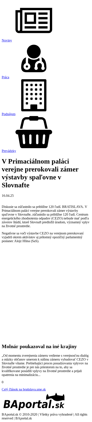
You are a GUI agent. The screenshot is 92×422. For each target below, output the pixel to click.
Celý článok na (24, 389)
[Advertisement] (46, 292)
